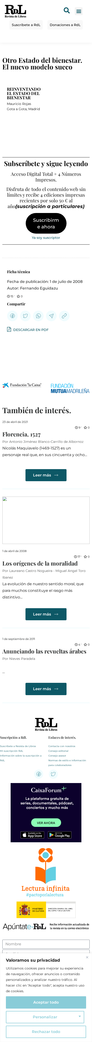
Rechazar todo (46, 1031)
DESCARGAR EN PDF (30, 330)
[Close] (87, 957)
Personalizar (45, 1017)
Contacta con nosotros (61, 746)
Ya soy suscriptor (46, 238)
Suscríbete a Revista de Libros (18, 746)
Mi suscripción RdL (11, 750)
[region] (46, 997)
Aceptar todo (46, 1002)
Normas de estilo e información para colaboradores (67, 763)
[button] (79, 11)
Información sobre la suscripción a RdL (21, 758)
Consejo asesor (57, 755)
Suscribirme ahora (46, 223)
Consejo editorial (58, 750)
